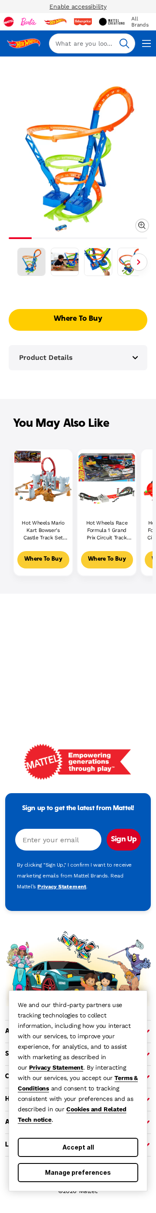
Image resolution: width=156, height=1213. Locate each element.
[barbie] (28, 21)
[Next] (138, 262)
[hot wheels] (55, 21)
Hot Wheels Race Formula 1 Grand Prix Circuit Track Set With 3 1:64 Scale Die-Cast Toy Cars (107, 530)
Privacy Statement (56, 1067)
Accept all (78, 1147)
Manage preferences (78, 1172)
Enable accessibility (78, 6)
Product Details (46, 357)
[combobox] (92, 43)
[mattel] (8, 21)
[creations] (111, 21)
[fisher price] (82, 21)
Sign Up (123, 839)
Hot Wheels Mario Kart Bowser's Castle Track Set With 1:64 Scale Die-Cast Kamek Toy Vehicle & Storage (43, 530)
